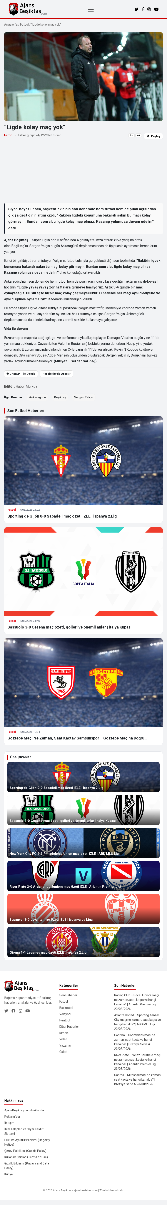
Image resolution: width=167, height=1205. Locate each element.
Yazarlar (65, 1045)
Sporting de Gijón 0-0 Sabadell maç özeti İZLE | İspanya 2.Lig (62, 516)
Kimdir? (64, 1033)
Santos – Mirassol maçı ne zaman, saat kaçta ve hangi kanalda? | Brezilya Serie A (137, 1079)
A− (131, 135)
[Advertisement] (83, 171)
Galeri (63, 1052)
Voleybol (65, 1014)
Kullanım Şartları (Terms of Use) (26, 1157)
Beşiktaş (60, 397)
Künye (8, 1174)
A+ (138, 135)
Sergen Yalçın (83, 397)
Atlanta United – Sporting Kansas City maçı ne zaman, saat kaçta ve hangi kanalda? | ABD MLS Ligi (137, 1019)
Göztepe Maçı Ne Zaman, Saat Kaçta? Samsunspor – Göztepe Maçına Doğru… (77, 738)
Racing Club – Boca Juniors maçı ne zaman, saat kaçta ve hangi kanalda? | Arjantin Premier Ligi (136, 999)
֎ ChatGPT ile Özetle (21, 373)
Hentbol (64, 1020)
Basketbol (66, 1008)
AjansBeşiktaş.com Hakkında (24, 1110)
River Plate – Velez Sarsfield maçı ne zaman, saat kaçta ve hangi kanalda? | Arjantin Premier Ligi (137, 1059)
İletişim (9, 1123)
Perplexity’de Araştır (56, 373)
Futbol (24, 24)
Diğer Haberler (69, 1026)
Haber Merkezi (27, 386)
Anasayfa (11, 24)
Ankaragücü (37, 397)
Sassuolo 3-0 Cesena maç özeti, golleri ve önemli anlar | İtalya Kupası (69, 627)
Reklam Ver (12, 1116)
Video (63, 1039)
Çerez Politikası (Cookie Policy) (25, 1151)
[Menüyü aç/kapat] (91, 9)
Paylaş (155, 136)
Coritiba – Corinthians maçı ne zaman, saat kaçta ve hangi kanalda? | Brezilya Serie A (134, 1039)
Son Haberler (68, 995)
